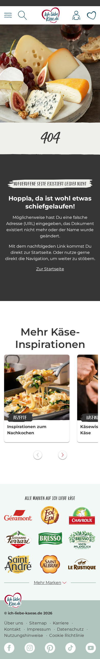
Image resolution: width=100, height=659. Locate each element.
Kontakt (13, 629)
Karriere (61, 623)
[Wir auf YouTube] (91, 649)
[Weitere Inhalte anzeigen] (62, 455)
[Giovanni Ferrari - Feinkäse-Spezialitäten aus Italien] (18, 540)
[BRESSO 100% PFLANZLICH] (81, 540)
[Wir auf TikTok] (70, 649)
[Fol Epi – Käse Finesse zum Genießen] (50, 515)
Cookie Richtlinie (66, 635)
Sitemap (38, 623)
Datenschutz (71, 629)
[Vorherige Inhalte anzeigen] (37, 455)
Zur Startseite (50, 268)
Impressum (39, 629)
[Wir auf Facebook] (9, 649)
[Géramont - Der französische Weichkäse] (18, 515)
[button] (50, 583)
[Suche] (22, 15)
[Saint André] (18, 564)
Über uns (14, 623)
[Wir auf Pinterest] (50, 649)
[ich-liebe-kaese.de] (13, 600)
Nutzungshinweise (24, 635)
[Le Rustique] (82, 564)
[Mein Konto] (76, 15)
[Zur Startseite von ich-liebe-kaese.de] (50, 15)
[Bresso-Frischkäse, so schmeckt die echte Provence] (50, 539)
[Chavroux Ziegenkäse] (82, 515)
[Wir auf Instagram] (30, 649)
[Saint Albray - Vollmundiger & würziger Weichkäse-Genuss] (50, 564)
